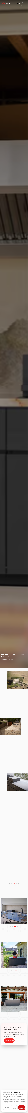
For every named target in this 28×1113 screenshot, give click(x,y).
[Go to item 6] (18, 883)
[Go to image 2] (12, 926)
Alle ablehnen (14, 1107)
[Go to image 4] (17, 926)
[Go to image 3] (14, 926)
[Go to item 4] (14, 883)
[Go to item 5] (16, 883)
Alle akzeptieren (21, 1107)
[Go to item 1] (9, 883)
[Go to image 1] (10, 926)
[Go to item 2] (11, 883)
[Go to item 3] (13, 883)
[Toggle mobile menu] (25, 3)
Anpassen (6, 1107)
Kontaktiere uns (9, 1040)
